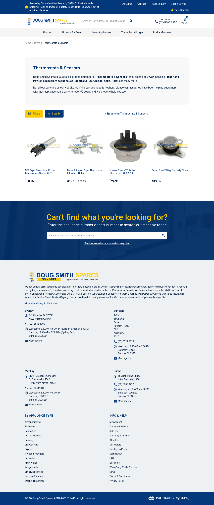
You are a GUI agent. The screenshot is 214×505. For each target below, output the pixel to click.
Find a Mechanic (162, 32)
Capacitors (30, 431)
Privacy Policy (117, 481)
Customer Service (119, 426)
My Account (116, 422)
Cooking (29, 440)
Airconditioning (33, 422)
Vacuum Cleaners (34, 476)
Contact (141, 4)
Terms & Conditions (120, 476)
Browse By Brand (72, 32)
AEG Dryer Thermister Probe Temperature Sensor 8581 (40, 172)
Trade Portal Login (132, 32)
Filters (36, 113)
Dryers (28, 449)
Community (116, 453)
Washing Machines (34, 481)
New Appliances (101, 32)
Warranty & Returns (120, 435)
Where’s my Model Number (124, 467)
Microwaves (31, 462)
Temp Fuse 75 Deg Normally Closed (170, 170)
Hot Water (30, 458)
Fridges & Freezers (34, 453)
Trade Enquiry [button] (158, 4)
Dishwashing (31, 444)
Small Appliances (34, 471)
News (112, 471)
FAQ (112, 458)
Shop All (47, 32)
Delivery (114, 431)
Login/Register (181, 10)
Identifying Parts (118, 449)
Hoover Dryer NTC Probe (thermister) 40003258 (122, 172)
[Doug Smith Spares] (50, 20)
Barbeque (30, 426)
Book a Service (179, 4)
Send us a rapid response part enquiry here (107, 243)
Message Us (35, 340)
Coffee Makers (33, 435)
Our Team (115, 462)
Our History (115, 444)
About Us (127, 4)
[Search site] (131, 21)
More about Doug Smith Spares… (42, 303)
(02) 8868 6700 (168, 22)
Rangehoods (31, 467)
